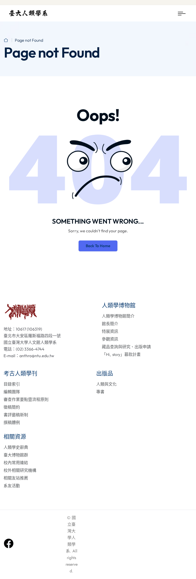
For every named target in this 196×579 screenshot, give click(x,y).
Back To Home (98, 245)
